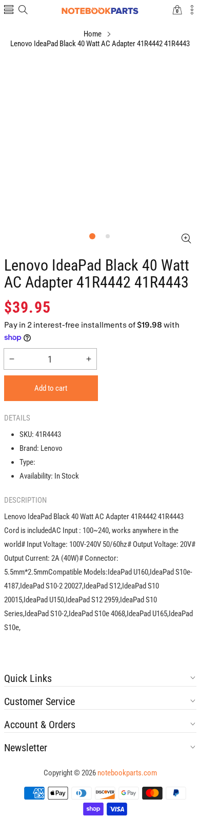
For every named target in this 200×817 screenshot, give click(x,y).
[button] (8, 10)
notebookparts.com (127, 772)
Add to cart (50, 388)
